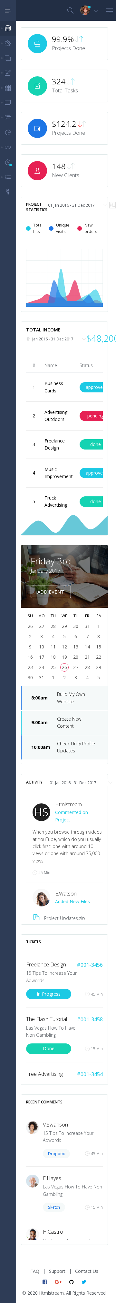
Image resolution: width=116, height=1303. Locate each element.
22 (98, 657)
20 (75, 657)
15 (98, 647)
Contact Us (86, 1271)
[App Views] (8, 58)
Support (57, 1271)
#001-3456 (90, 964)
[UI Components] (8, 147)
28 (87, 667)
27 (75, 667)
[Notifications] (8, 117)
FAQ (34, 1271)
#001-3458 (90, 1019)
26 (64, 667)
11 (53, 647)
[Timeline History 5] (8, 162)
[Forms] (8, 72)
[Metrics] (8, 132)
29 (98, 667)
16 (30, 657)
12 (64, 647)
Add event (50, 591)
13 (75, 647)
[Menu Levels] (8, 177)
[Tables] (8, 87)
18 (53, 657)
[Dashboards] (8, 28)
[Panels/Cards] (8, 102)
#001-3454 (90, 1074)
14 (87, 647)
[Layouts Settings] (8, 43)
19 (64, 657)
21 (87, 657)
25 (53, 667)
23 (30, 667)
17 (41, 657)
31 (41, 677)
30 (30, 677)
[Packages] (8, 191)
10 (41, 647)
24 (41, 667)
